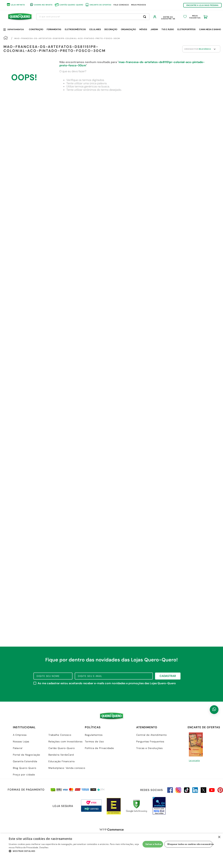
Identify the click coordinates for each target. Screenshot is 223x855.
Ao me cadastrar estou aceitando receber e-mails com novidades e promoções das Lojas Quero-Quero (107, 683)
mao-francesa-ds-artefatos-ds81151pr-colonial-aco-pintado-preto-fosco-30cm (67, 38)
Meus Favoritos (195, 17)
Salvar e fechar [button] (153, 844)
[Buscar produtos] (145, 17)
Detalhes (43, 847)
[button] (75, 850)
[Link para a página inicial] (6, 38)
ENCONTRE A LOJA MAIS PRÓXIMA (202, 5)
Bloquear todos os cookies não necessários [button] (190, 844)
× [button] (219, 837)
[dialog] (111, 844)
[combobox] (92, 16)
